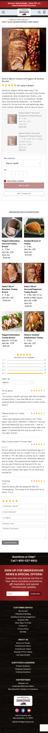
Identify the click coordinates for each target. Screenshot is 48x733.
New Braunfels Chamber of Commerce (23, 689)
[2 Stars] (6, 501)
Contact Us (23, 626)
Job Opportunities (23, 655)
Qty (5, 170)
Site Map (23, 632)
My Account (23, 611)
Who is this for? (9, 158)
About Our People (23, 643)
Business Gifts (23, 620)
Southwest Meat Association (23, 686)
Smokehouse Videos (23, 649)
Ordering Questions (23, 672)
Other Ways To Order (23, 623)
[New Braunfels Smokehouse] (24, 12)
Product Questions (23, 666)
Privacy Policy (23, 629)
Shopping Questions (23, 669)
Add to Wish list (24, 193)
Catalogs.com (23, 683)
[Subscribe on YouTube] (29, 710)
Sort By (6, 379)
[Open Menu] (8, 12)
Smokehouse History (23, 646)
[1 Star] (3, 501)
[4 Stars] (13, 501)
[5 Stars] (16, 501)
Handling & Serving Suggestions (23, 617)
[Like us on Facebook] (23, 710)
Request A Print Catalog (23, 652)
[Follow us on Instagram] (17, 710)
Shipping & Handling (23, 614)
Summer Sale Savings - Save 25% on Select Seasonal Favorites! (24, 4)
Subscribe (35, 594)
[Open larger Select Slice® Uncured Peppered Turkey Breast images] (24, 51)
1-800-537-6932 (26, 560)
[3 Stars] (10, 501)
